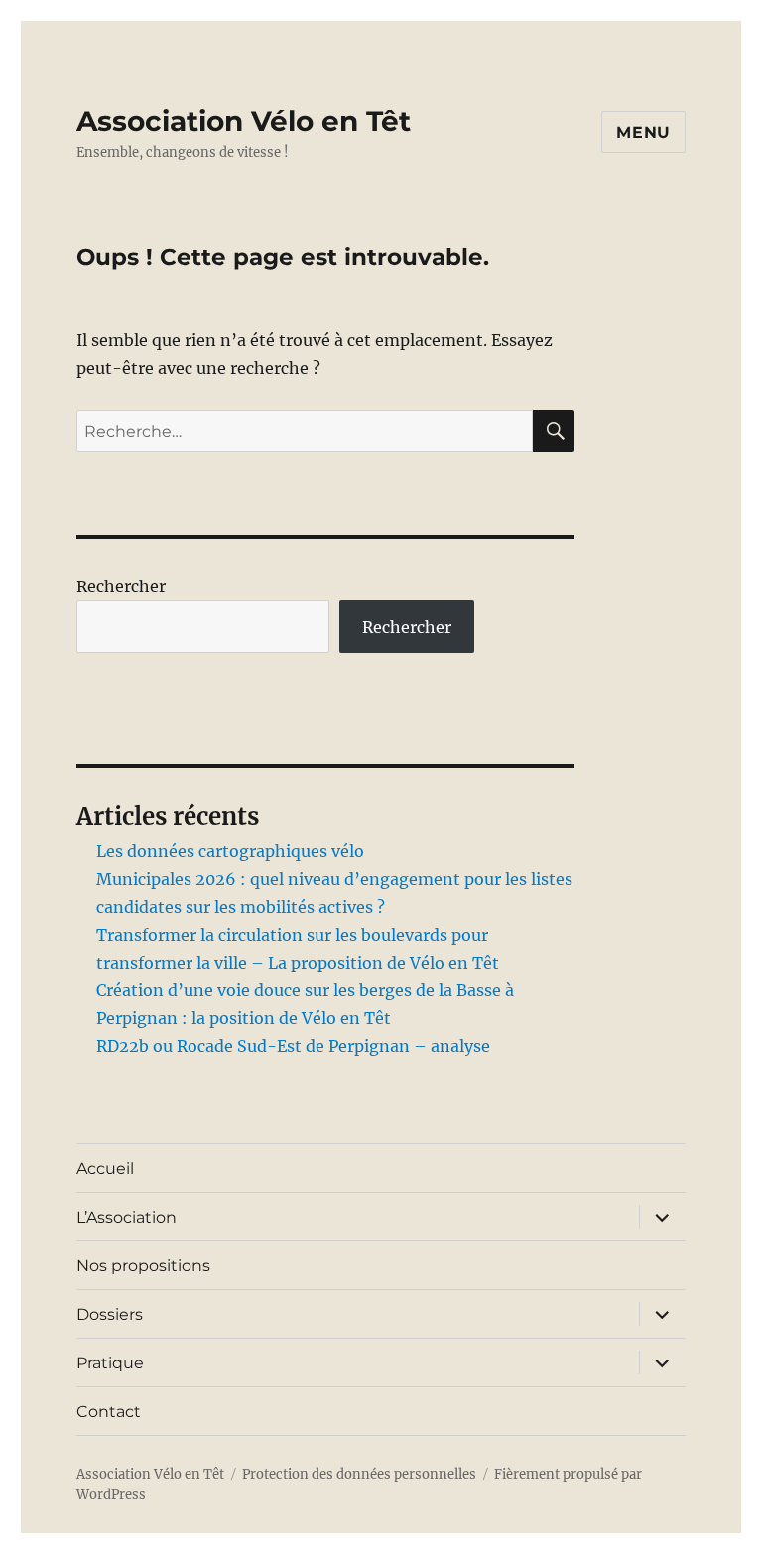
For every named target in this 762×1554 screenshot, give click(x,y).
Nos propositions (143, 1265)
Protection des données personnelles (359, 1474)
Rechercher (121, 586)
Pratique (110, 1363)
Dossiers (109, 1314)
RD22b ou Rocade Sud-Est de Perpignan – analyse (293, 1046)
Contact (108, 1411)
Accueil (105, 1168)
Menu (643, 132)
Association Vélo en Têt (243, 121)
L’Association (126, 1217)
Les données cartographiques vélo (230, 851)
